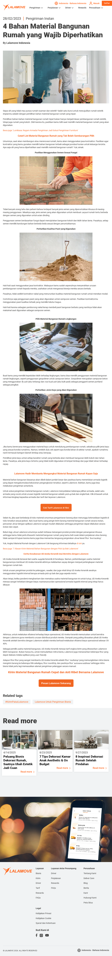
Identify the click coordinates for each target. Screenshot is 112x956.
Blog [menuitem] (86, 883)
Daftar (107, 3)
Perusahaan (94, 8)
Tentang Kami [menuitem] (90, 873)
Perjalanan (53, 8)
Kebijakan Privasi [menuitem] (43, 913)
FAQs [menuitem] (38, 898)
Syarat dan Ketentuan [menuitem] (46, 923)
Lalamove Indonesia (18, 42)
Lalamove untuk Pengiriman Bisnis (53, 701)
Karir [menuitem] (86, 893)
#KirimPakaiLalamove (16, 701)
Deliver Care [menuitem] (89, 878)
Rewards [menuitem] (40, 893)
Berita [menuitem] (86, 888)
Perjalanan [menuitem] (56, 878)
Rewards (82, 8)
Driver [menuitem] (38, 883)
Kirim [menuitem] (38, 878)
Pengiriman (34, 8)
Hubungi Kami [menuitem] (90, 898)
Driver (68, 8)
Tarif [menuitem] (38, 888)
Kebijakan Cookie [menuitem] (43, 918)
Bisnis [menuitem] (38, 873)
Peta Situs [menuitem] (88, 902)
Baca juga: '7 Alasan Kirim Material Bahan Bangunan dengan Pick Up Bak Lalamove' (40, 548)
